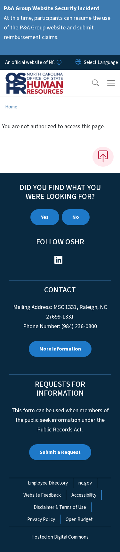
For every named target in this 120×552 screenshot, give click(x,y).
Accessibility (83, 495)
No (75, 217)
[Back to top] (103, 157)
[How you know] (58, 62)
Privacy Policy (41, 519)
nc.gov (85, 482)
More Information (60, 348)
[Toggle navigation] (111, 83)
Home (11, 106)
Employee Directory (48, 482)
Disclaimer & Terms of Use (60, 507)
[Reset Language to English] (78, 62)
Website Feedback (42, 495)
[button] (91, 83)
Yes (45, 217)
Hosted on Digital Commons (60, 536)
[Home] (41, 77)
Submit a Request (60, 452)
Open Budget (79, 519)
